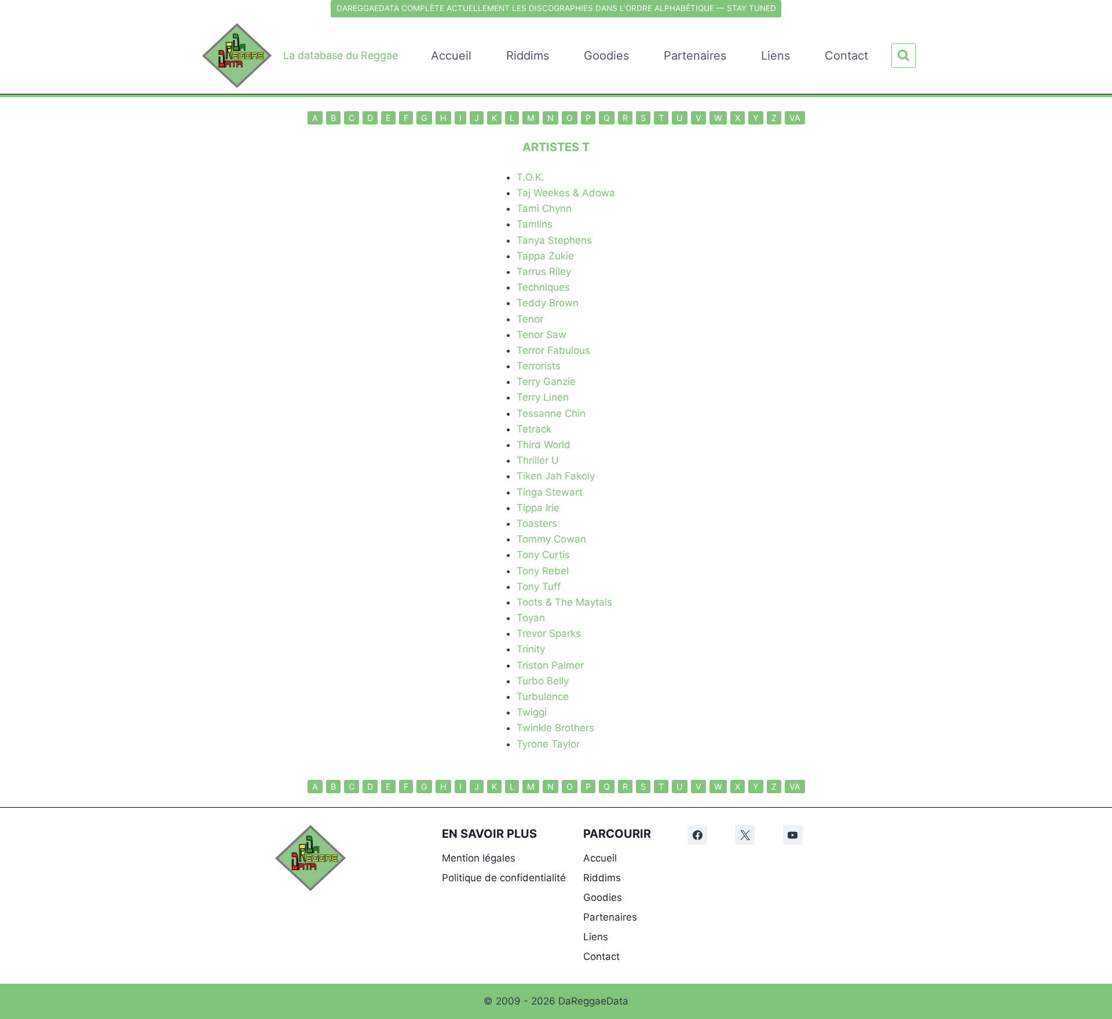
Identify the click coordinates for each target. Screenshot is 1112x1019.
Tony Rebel (543, 571)
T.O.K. (530, 177)
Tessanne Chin (551, 413)
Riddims (527, 56)
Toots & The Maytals (564, 602)
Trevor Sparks (549, 633)
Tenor (530, 319)
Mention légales (478, 858)
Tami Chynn (544, 208)
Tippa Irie (538, 508)
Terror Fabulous (553, 350)
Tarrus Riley (544, 271)
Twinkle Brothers (555, 728)
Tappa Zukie (545, 256)
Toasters (537, 523)
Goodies (606, 56)
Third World (543, 444)
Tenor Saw (541, 334)
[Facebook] (697, 835)
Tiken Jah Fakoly (556, 476)
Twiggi (532, 712)
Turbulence (543, 696)
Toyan (531, 618)
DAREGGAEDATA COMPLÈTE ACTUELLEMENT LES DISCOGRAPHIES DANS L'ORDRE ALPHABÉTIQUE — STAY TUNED (556, 8)
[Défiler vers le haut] (1095, 862)
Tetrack (534, 429)
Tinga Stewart (550, 492)
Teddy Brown (548, 303)
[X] (745, 835)
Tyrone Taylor (548, 744)
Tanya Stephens (554, 240)
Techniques (543, 287)
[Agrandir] (330, 840)
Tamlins (535, 224)
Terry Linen (543, 397)
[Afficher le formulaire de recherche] (903, 55)
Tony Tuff (539, 586)
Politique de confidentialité (504, 878)
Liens (775, 56)
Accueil (451, 56)
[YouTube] (793, 835)
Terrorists (539, 366)
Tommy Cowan (551, 539)
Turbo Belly (543, 681)
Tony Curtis (543, 554)
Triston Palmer (550, 665)
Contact (846, 56)
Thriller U (538, 460)
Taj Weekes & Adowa (566, 193)
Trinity (531, 649)
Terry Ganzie (546, 381)
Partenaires (695, 56)
